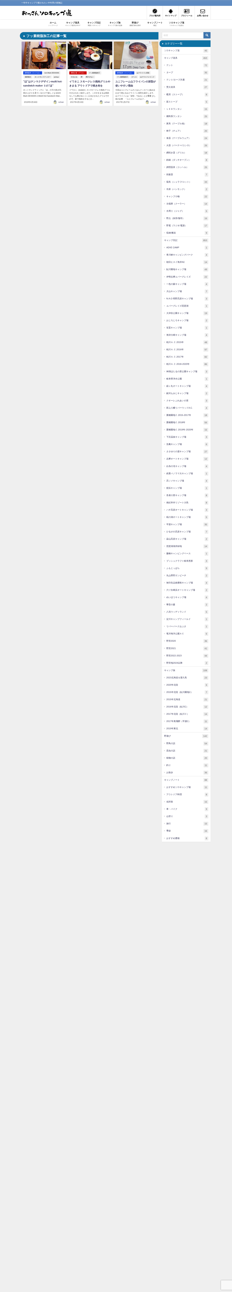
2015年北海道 (186, 699)
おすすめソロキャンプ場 (186, 787)
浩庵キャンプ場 (186, 444)
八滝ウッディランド (186, 612)
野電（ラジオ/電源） (186, 225)
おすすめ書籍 (186, 838)
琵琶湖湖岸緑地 (186, 546)
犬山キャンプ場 (186, 291)
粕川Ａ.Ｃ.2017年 (186, 356)
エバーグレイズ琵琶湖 (186, 306)
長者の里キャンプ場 (186, 495)
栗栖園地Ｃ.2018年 (186, 422)
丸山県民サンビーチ (186, 575)
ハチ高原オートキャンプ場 (186, 510)
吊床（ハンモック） (186, 189)
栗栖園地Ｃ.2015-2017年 (186, 415)
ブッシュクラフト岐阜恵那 (186, 561)
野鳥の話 (186, 743)
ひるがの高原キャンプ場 (186, 531)
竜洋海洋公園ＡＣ (186, 633)
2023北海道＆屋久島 (186, 677)
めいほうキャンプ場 (186, 597)
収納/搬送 (186, 232)
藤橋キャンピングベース (186, 553)
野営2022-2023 (186, 655)
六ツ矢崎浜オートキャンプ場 (186, 590)
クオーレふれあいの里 (186, 400)
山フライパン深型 (143, 73)
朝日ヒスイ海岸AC (186, 262)
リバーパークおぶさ (186, 626)
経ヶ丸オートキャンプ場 (186, 386)
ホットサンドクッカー (43, 77)
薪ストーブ (186, 101)
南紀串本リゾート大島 (186, 502)
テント (186, 65)
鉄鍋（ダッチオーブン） (186, 160)
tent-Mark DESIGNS (52, 73)
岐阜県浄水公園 (186, 378)
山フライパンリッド (147, 77)
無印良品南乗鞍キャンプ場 (186, 582)
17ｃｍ (134, 77)
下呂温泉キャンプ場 (186, 437)
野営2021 (186, 648)
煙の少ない (90, 77)
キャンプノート (185, 780)
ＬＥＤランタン (186, 109)
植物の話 (186, 758)
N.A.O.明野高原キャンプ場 (186, 298)
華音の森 (186, 604)
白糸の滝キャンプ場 (186, 466)
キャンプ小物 (186, 196)
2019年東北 (186, 728)
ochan (61, 102)
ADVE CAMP (186, 247)
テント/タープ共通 (186, 79)
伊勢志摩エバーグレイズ (186, 276)
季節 (186, 830)
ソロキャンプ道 (185, 50)
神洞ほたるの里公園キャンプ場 (186, 371)
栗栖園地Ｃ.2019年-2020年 (186, 429)
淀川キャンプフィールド (186, 619)
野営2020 (186, 641)
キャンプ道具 (185, 58)
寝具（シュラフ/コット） (186, 182)
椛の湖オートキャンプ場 (186, 517)
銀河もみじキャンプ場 (186, 393)
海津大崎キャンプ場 (186, 335)
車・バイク (186, 809)
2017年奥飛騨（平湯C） (186, 721)
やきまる (74, 77)
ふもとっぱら (186, 568)
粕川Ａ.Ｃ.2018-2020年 (186, 364)
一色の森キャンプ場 (186, 284)
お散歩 (186, 772)
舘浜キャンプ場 (186, 488)
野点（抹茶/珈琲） (186, 218)
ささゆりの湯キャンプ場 (186, 451)
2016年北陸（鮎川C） (186, 706)
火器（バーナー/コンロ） (186, 145)
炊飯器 (186, 174)
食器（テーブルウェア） (186, 138)
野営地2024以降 (186, 663)
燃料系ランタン (186, 116)
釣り (186, 765)
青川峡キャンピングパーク (186, 254)
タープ (186, 72)
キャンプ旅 (185, 670)
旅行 (186, 823)
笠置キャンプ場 (186, 327)
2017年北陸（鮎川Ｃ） (186, 714)
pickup (56, 77)
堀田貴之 (28, 77)
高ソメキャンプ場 (186, 480)
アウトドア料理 (186, 794)
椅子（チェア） (186, 131)
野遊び (185, 736)
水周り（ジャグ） (186, 211)
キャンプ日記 (185, 240)
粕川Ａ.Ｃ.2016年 (186, 349)
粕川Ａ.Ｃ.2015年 (186, 342)
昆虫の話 (186, 750)
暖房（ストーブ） (186, 94)
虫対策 (186, 801)
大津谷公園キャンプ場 (186, 313)
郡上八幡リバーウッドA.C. (186, 408)
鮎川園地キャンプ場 (186, 269)
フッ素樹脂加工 (94, 73)
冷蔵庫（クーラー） (186, 203)
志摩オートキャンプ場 (186, 458)
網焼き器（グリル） (78, 73)
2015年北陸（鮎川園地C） (186, 692)
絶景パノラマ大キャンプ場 (186, 473)
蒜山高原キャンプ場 (186, 539)
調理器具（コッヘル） (33, 73)
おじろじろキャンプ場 (186, 320)
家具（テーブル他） (186, 123)
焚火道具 (186, 87)
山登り (186, 816)
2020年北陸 (186, 685)
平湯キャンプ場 (186, 524)
